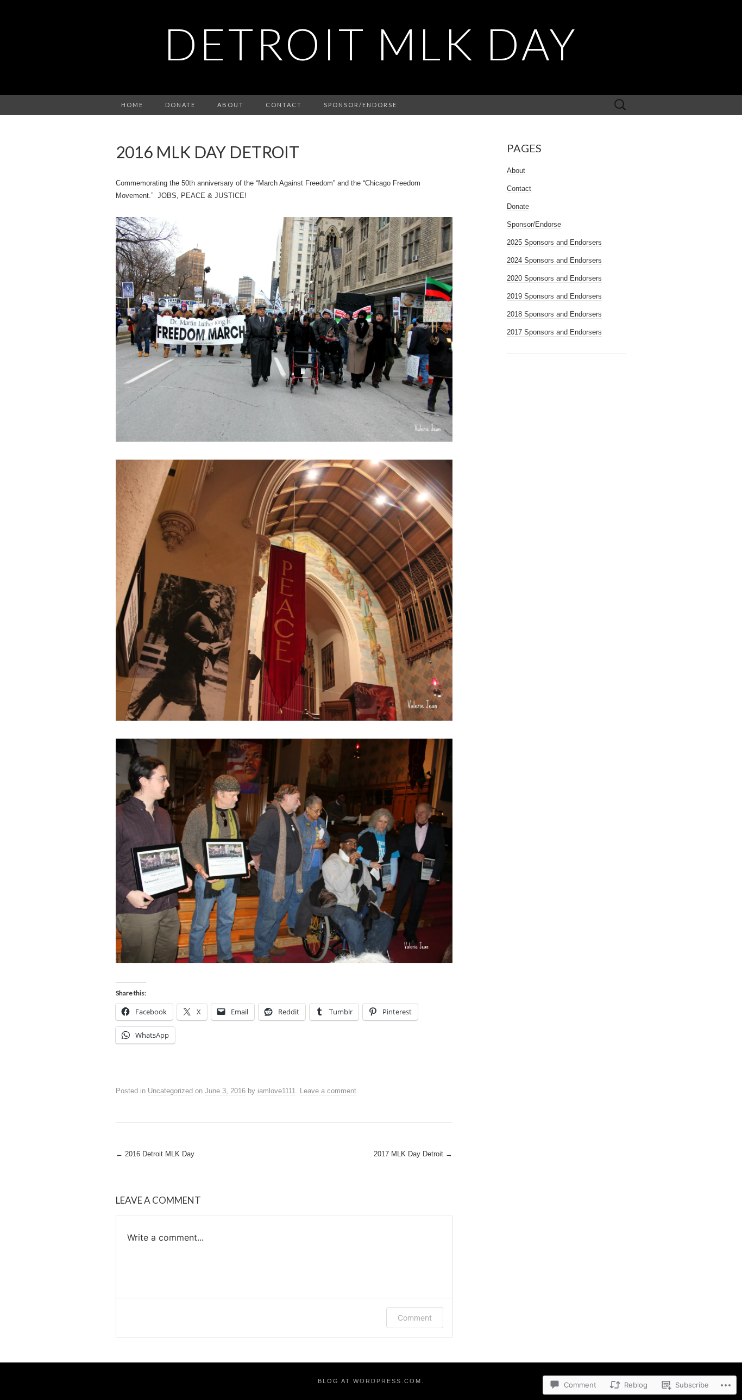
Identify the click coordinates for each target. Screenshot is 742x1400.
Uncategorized (170, 1091)
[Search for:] (620, 105)
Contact (284, 104)
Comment (415, 1317)
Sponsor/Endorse (360, 104)
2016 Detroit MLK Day (155, 1154)
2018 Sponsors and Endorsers (554, 314)
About (230, 104)
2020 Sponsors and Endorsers (554, 278)
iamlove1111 (276, 1091)
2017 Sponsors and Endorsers (554, 332)
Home (132, 104)
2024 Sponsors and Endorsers (554, 260)
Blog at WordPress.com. (371, 1381)
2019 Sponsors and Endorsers (554, 296)
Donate (180, 104)
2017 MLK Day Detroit (413, 1154)
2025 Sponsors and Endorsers (554, 242)
